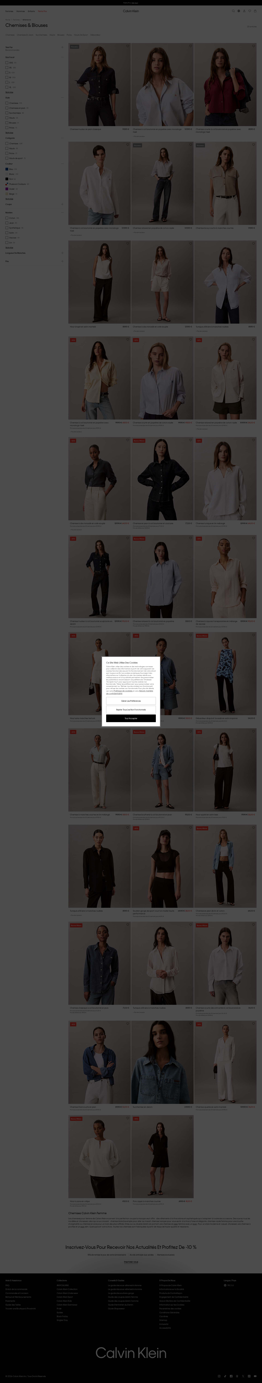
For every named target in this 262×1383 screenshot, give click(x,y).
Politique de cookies (123, 691)
